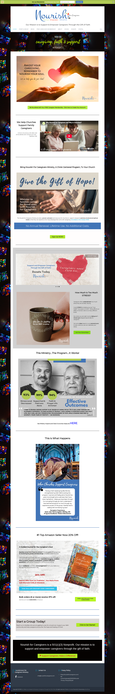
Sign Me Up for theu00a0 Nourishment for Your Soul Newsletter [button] (57, 286)
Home (15, 29)
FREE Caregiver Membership (46, 29)
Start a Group (23, 29)
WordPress (87, 689)
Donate (73, 29)
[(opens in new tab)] (57, 79)
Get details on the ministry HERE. (80, 219)
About (60, 29)
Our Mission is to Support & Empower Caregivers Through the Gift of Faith (58, 25)
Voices (66, 29)
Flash (70, 689)
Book (32, 29)
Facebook (20, 677)
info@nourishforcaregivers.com (46, 676)
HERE (73, 423)
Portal (80, 29)
